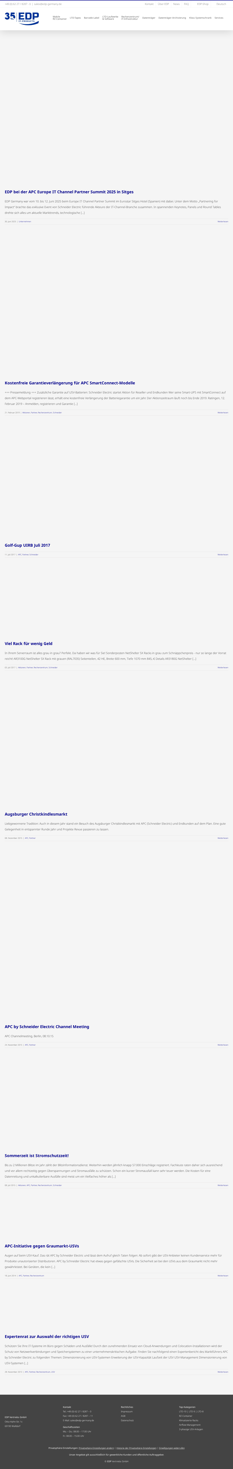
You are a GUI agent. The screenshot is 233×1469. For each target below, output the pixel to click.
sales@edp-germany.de (48, 4)
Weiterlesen (223, 221)
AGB (123, 1415)
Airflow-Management (190, 1424)
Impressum (127, 1411)
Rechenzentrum (45, 412)
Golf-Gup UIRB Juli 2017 (27, 545)
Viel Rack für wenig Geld (28, 643)
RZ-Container (185, 1415)
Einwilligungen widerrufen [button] (172, 1447)
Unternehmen (25, 221)
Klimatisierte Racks (188, 1420)
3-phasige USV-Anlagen (191, 1429)
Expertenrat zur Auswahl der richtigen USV (47, 1336)
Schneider (57, 412)
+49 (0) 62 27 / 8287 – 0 (79, 1411)
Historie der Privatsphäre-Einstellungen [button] (136, 1447)
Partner (34, 412)
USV (53, 1372)
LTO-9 (192, 1411)
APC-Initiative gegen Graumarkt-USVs (42, 1246)
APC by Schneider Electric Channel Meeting (47, 1026)
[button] (227, 18)
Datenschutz (127, 1420)
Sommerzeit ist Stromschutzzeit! (37, 1155)
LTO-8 (200, 1411)
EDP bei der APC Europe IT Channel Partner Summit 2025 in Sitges (69, 191)
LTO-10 (182, 1411)
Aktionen (26, 412)
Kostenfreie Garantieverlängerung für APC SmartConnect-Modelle (70, 382)
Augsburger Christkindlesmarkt (36, 814)
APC (19, 554)
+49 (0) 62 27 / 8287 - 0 (18, 4)
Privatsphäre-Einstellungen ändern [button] (96, 1447)
